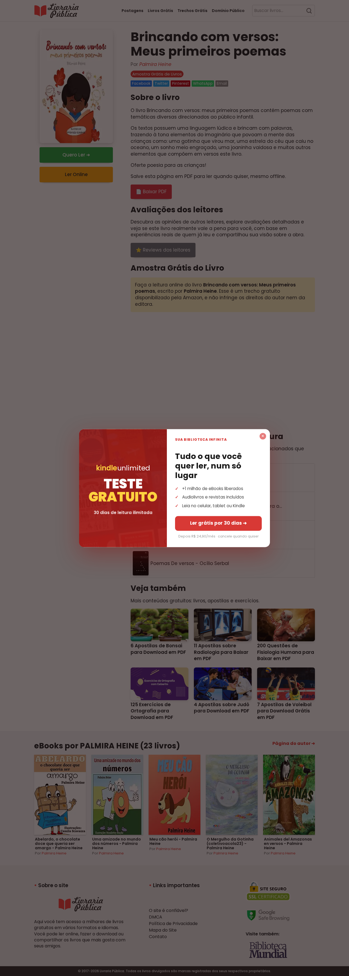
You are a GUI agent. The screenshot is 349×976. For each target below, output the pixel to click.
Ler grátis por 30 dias (218, 523)
